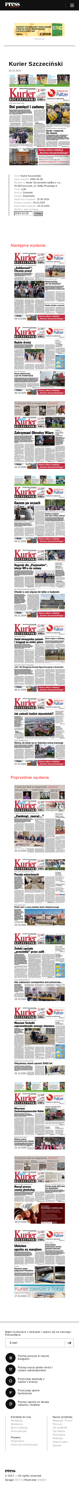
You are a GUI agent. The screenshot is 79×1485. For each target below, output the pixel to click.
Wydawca (17, 1424)
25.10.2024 (43, 206)
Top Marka (59, 1431)
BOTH (18, 1480)
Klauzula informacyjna (24, 1444)
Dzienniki (28, 192)
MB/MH (41, 1480)
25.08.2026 (43, 199)
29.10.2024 (39, 202)
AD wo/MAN (60, 1427)
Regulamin (17, 1441)
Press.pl (58, 1424)
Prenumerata (19, 1431)
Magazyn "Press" (63, 1420)
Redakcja (17, 1420)
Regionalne (29, 196)
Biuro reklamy (19, 1427)
